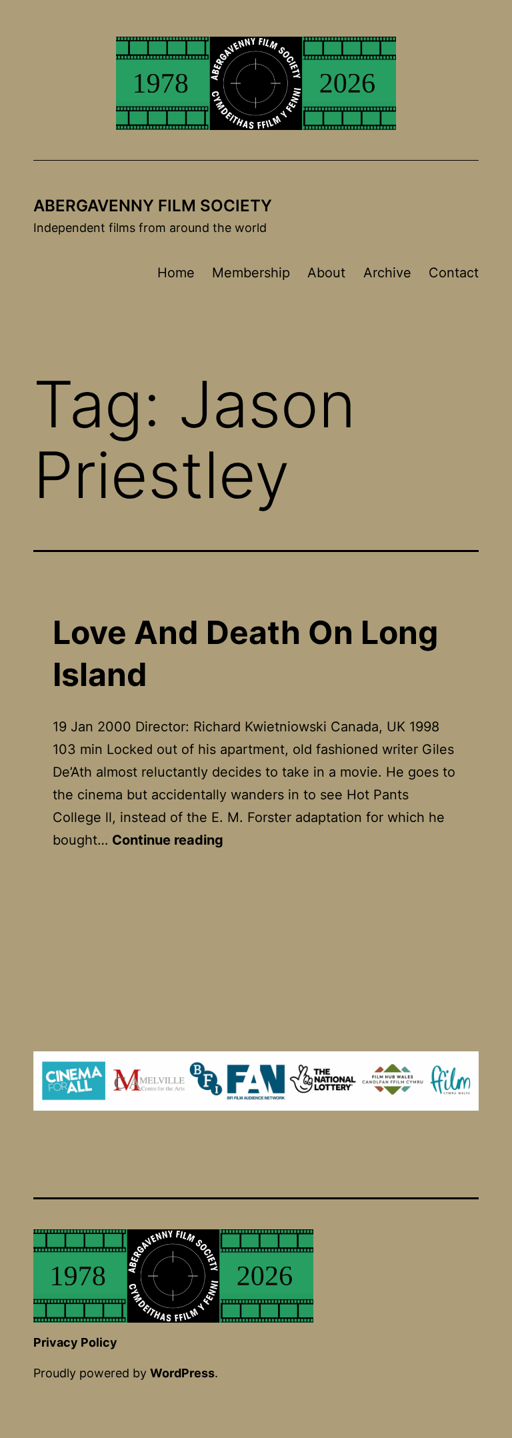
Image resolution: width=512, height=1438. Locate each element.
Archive (387, 273)
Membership (251, 273)
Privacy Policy (75, 1342)
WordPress (182, 1373)
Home (176, 273)
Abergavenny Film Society (152, 205)
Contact (454, 273)
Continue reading (167, 840)
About (326, 273)
